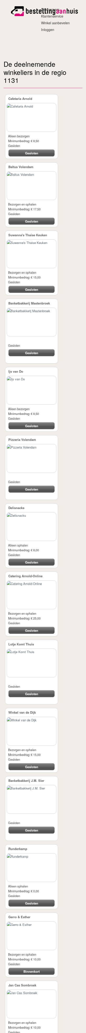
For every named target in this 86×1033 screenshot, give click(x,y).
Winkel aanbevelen (54, 22)
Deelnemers (49, 9)
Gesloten (31, 153)
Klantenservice (51, 16)
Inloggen (46, 29)
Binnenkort (31, 971)
